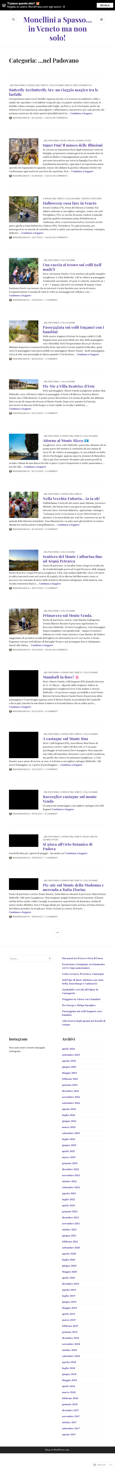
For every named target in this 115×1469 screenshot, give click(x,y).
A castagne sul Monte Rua (65, 738)
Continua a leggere (81, 113)
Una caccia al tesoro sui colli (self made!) (72, 267)
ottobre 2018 (69, 1350)
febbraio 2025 (70, 1079)
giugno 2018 (69, 1374)
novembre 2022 (71, 1175)
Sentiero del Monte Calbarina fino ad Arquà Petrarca (72, 558)
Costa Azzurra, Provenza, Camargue (83, 974)
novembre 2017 (71, 1416)
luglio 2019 (68, 1295)
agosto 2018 (69, 1362)
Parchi (68, 85)
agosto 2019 (69, 1289)
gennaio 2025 (69, 1085)
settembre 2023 (71, 1133)
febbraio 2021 (70, 1241)
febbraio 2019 (70, 1326)
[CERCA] (13, 19)
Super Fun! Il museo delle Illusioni (73, 145)
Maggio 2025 (69, 1072)
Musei (63, 140)
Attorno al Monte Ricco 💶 (66, 440)
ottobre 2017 (69, 1422)
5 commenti (51, 359)
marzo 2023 (68, 1157)
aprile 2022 (68, 1205)
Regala (105, 5)
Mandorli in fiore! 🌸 (61, 676)
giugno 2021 (69, 1235)
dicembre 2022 (70, 1169)
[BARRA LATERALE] (57, 932)
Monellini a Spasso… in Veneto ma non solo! (57, 28)
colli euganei (56, 85)
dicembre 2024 (70, 1091)
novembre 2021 (71, 1223)
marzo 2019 (68, 1320)
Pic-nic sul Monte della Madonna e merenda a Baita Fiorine (73, 887)
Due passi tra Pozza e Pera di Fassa (82, 958)
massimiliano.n (21, 118)
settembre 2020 (71, 1247)
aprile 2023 (68, 1151)
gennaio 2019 (69, 1332)
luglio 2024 (68, 1115)
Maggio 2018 (69, 1380)
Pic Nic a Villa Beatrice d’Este (69, 386)
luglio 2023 (68, 1139)
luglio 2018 (68, 1368)
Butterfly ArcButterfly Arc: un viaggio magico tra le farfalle (53, 92)
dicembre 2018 (70, 1338)
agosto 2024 (69, 1109)
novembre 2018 (71, 1344)
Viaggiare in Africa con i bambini (81, 999)
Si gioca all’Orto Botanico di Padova (68, 846)
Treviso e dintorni (91, 198)
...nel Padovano (17, 85)
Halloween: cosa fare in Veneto (69, 202)
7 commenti (51, 300)
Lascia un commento (56, 118)
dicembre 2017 (70, 1410)
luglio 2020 (68, 1259)
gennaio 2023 (69, 1163)
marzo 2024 (68, 1127)
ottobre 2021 (69, 1229)
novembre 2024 (71, 1097)
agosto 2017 (69, 1434)
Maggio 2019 (69, 1307)
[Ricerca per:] (31, 958)
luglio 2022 (68, 1199)
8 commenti (51, 814)
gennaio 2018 (69, 1404)
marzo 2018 (68, 1392)
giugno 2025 (69, 1066)
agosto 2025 (69, 1060)
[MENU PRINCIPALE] (101, 19)
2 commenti (51, 413)
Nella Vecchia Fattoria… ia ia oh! (71, 498)
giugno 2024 (69, 1121)
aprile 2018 (68, 1386)
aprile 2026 (68, 1048)
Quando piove (83, 140)
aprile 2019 (68, 1314)
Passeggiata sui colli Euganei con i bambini (73, 329)
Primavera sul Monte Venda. (67, 615)
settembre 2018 (71, 1356)
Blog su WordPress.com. (57, 1449)
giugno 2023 (69, 1145)
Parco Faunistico (82, 85)
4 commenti (51, 711)
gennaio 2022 (69, 1211)
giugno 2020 (69, 1265)
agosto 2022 (69, 1193)
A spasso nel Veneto (37, 85)
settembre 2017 (71, 1428)
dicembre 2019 (70, 1283)
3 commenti (51, 471)
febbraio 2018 (70, 1398)
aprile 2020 (68, 1277)
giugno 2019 (69, 1301)
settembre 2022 (71, 1187)
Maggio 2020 (69, 1271)
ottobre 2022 (69, 1181)
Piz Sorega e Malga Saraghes (79, 1005)
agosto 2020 (69, 1253)
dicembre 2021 (70, 1217)
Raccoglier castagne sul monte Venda (70, 798)
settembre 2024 (71, 1103)
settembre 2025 (71, 1054)
